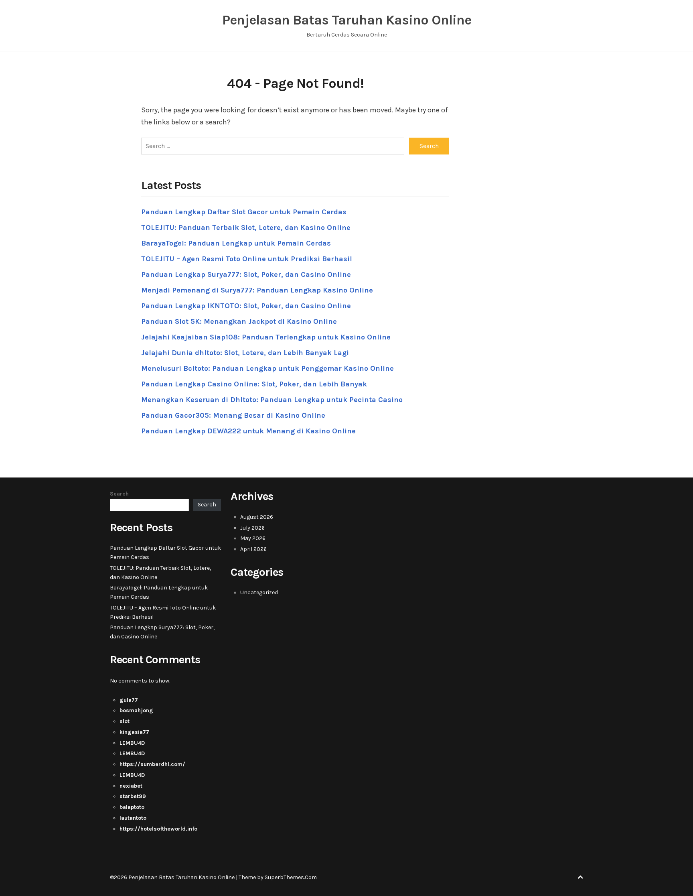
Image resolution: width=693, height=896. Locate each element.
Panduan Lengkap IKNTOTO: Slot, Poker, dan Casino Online (246, 305)
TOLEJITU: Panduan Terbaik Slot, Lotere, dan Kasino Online (246, 227)
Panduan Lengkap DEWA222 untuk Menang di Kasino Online (248, 431)
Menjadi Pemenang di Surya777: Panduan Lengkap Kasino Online (257, 290)
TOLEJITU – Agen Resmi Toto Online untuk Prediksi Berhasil (246, 258)
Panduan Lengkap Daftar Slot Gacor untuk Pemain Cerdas (243, 211)
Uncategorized (259, 592)
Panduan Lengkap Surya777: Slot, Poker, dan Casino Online (246, 274)
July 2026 (252, 527)
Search (119, 493)
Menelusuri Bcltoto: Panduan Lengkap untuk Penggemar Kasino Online (267, 368)
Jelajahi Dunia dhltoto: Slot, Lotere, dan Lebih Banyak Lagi (245, 352)
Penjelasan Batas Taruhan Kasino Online (346, 20)
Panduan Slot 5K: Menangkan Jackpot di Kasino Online (239, 321)
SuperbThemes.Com (291, 877)
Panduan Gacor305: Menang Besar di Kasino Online (233, 415)
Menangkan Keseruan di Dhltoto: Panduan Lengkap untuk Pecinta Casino (272, 399)
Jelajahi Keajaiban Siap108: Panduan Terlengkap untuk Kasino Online (266, 337)
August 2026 (256, 517)
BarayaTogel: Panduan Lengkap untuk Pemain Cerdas (236, 243)
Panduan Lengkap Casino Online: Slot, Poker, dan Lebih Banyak (254, 384)
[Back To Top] (580, 877)
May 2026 (252, 538)
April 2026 (253, 549)
